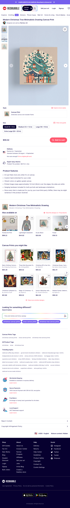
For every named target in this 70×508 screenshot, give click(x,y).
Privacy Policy (17, 486)
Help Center (38, 452)
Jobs (18, 463)
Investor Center (21, 449)
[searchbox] (35, 315)
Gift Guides (6, 446)
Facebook (57, 449)
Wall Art (40, 15)
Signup (4, 466)
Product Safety (39, 458)
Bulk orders (6, 470)
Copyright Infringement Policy (11, 426)
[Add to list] (65, 29)
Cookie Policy (49, 486)
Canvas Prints (7, 334)
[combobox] (29, 8)
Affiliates (19, 457)
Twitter (56, 452)
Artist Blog (20, 466)
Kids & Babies (60, 15)
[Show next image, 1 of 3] (65, 65)
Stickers (23, 15)
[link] (11, 321)
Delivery (36, 446)
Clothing (13, 15)
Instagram (57, 446)
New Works (6, 452)
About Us (19, 446)
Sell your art (20, 460)
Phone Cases (31, 15)
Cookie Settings (39, 467)
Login (4, 463)
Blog (3, 455)
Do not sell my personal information (33, 486)
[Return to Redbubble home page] (11, 8)
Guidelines (37, 455)
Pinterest (57, 458)
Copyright (37, 461)
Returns (36, 449)
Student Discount (5, 459)
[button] (35, 2)
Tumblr (56, 455)
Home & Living (49, 15)
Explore (4, 15)
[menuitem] (4, 15)
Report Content (6, 421)
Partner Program (19, 453)
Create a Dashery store (21, 471)
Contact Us (37, 464)
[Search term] (34, 8)
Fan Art (4, 449)
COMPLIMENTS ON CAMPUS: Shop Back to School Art (35, 2)
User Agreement (7, 486)
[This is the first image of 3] (11, 65)
